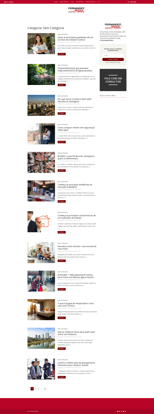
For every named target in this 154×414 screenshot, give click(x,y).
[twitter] (7, 2)
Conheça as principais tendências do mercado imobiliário (75, 185)
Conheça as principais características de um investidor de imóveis (77, 216)
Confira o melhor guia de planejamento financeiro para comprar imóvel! (76, 364)
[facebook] (5, 2)
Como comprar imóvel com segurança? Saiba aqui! (76, 128)
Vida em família (90, 2)
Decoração (80, 2)
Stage (36, 411)
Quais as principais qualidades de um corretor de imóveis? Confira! (75, 38)
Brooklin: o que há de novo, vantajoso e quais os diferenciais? (76, 157)
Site (98, 2)
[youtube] (11, 2)
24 (45, 389)
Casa (72, 2)
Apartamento (64, 2)
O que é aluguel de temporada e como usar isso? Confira (76, 304)
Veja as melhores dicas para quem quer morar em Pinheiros (76, 333)
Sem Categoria (63, 34)
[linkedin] (13, 2)
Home (56, 2)
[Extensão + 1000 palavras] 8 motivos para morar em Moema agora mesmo (76, 276)
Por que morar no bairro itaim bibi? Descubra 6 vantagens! (75, 100)
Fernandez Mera (68, 42)
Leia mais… (62, 54)
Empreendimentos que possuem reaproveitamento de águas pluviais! (75, 69)
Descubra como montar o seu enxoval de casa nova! (77, 247)
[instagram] (9, 2)
